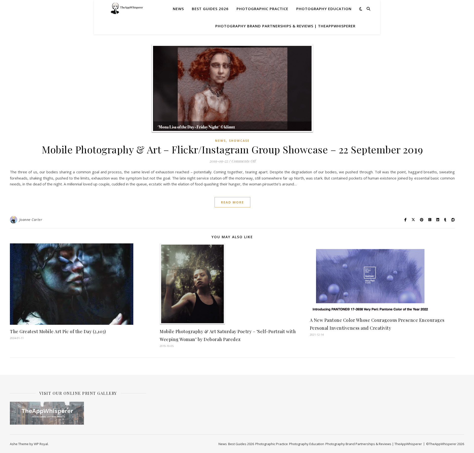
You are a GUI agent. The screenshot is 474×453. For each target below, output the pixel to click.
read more (232, 202)
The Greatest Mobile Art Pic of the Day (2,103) (58, 331)
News (178, 8)
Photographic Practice (262, 8)
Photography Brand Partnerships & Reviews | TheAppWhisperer (285, 25)
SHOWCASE (239, 141)
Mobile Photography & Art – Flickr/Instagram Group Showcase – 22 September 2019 (232, 149)
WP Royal (41, 444)
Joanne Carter (30, 219)
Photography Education (324, 8)
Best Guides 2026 (210, 8)
